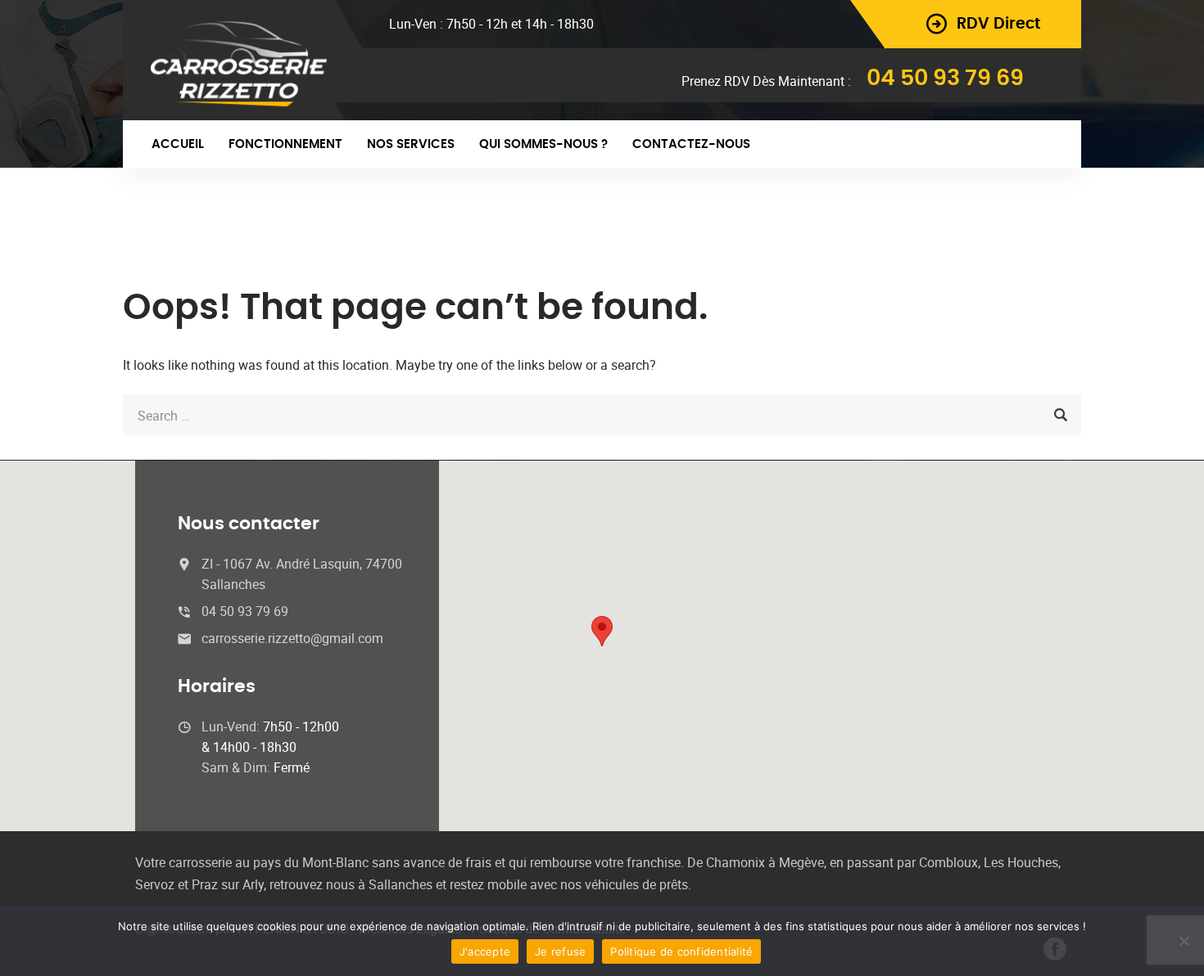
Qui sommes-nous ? (543, 144)
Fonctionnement (285, 144)
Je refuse (560, 951)
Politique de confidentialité (681, 951)
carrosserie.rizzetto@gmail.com (292, 638)
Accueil (178, 144)
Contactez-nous (691, 144)
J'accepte (484, 951)
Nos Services (411, 144)
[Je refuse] (1183, 941)
